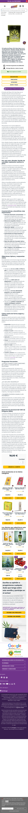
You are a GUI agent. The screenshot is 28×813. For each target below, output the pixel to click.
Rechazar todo (20, 808)
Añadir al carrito (14, 467)
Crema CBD (12, 357)
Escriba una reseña (14, 616)
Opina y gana (5, 46)
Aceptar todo (7, 808)
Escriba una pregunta (14, 612)
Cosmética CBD (12, 205)
